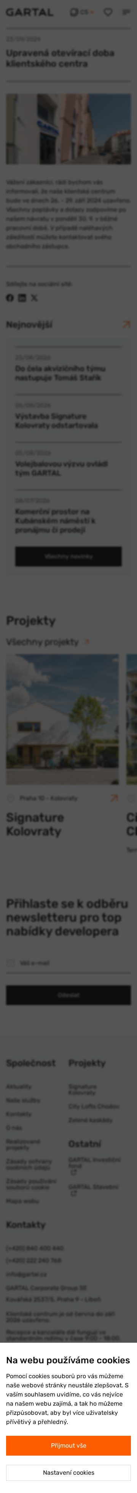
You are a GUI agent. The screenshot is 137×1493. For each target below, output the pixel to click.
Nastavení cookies (68, 1472)
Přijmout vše (68, 1445)
